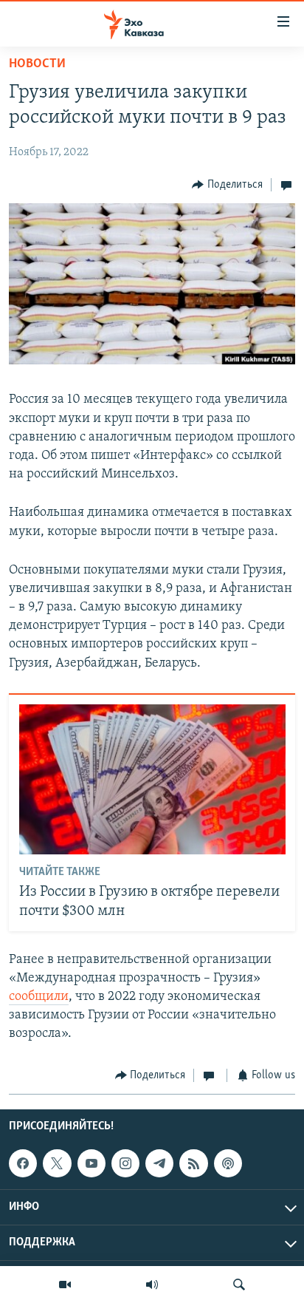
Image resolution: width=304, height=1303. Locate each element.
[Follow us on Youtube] (91, 1163)
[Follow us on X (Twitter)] (57, 1163)
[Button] (227, 184)
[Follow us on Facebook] (23, 1163)
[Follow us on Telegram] (159, 1163)
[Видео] (65, 1284)
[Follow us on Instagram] (125, 1163)
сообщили (39, 997)
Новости (37, 64)
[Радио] (152, 1284)
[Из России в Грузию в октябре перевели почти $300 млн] (152, 779)
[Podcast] (228, 1163)
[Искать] (239, 1284)
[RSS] (193, 1163)
